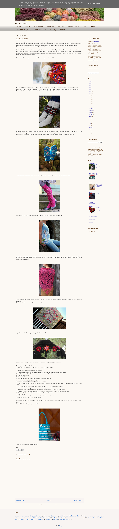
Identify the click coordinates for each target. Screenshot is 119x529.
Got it (98, 4)
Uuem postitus (20, 500)
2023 (90, 87)
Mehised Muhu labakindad (98, 194)
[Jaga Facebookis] (22, 450)
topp (28, 519)
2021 (90, 91)
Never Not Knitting (93, 216)
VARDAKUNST (92, 202)
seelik (48, 517)
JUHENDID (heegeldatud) (24, 30)
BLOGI (19, 27)
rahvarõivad (20, 517)
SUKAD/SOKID (38, 27)
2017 (90, 99)
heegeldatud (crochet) (36, 516)
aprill (90, 123)
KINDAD (27, 27)
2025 (90, 83)
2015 (90, 103)
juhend (47, 516)
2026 (90, 81)
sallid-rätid (41, 518)
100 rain (91, 222)
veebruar (90, 127)
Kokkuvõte (22, 447)
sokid (53, 517)
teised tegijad (82, 517)
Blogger (61, 526)
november (91, 110)
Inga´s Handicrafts (93, 173)
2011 (90, 133)
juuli (90, 118)
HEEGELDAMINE (73, 27)
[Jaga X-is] (20, 450)
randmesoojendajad (30, 517)
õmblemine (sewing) (64, 519)
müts (102, 516)
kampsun (53, 516)
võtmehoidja (55, 519)
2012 (90, 131)
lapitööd (91, 516)
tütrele (33, 519)
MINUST (92, 27)
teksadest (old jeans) (92, 517)
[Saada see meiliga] (17, 450)
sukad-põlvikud (61, 517)
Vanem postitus (78, 500)
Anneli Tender (96, 41)
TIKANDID (61, 27)
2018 (90, 97)
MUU (84, 27)
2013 (90, 107)
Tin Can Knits (92, 219)
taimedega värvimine (71, 517)
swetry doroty (92, 163)
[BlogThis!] (18, 450)
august (90, 116)
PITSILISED (50, 27)
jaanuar (90, 129)
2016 (90, 101)
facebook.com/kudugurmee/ (93, 68)
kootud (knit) (76, 516)
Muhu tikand (25, 516)
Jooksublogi (53, 30)
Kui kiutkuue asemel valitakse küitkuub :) (99, 209)
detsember (91, 108)
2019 (90, 95)
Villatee (90, 192)
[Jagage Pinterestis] (23, 450)
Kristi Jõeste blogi (93, 183)
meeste (97, 516)
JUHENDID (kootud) (40, 30)
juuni (90, 120)
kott (86, 516)
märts (90, 125)
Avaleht (49, 500)
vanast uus (40, 519)
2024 (90, 85)
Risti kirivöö (98, 174)
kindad (61, 516)
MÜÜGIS (62, 30)
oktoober (90, 112)
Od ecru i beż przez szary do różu (98, 166)
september (91, 114)
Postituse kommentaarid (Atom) (52, 505)
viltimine (48, 519)
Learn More (91, 4)
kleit (67, 516)
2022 (90, 89)
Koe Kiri (91, 206)
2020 (90, 93)
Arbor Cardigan (92, 203)
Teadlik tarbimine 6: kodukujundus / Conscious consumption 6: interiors (99, 187)
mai (89, 122)
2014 (90, 105)
